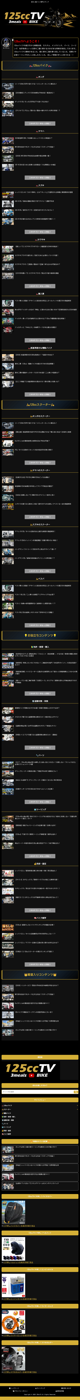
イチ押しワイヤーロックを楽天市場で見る (20, 1335)
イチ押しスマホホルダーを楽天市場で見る (20, 1372)
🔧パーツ (5, 1123)
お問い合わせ (67, 1388)
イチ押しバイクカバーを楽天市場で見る (19, 1226)
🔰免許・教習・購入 (8, 1116)
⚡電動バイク (6, 1113)
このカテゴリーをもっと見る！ (40, 123)
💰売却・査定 (6, 1130)
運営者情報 (60, 1391)
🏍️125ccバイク (7, 1105)
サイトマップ (41, 1388)
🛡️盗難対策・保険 (8, 1120)
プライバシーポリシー (21, 1391)
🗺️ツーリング (6, 1127)
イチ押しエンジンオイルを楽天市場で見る (20, 1299)
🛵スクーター (6, 1109)
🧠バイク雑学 (6, 1134)
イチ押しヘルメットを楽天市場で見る (18, 1262)
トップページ (15, 1388)
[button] (76, 1092)
